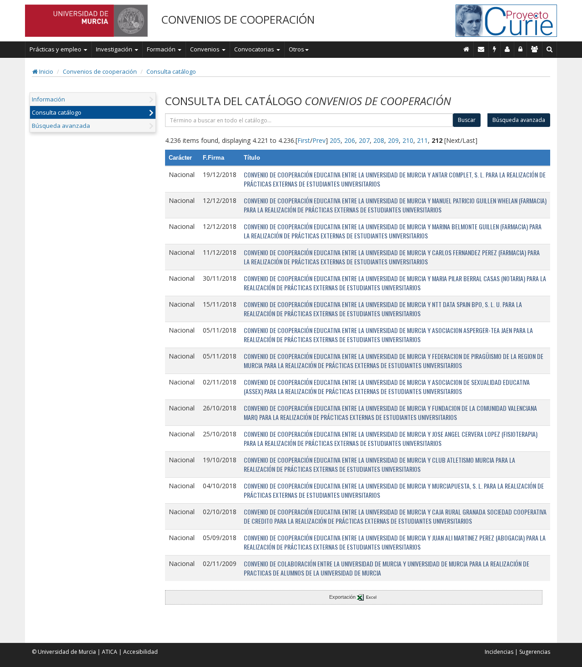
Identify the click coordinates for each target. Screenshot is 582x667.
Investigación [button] (115, 49)
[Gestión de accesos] (534, 49)
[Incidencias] (495, 49)
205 (335, 140)
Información (48, 99)
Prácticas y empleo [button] (56, 49)
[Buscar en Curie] (549, 49)
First (303, 140)
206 (349, 140)
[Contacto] (481, 49)
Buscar (467, 120)
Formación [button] (162, 49)
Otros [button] (296, 49)
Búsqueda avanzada (61, 125)
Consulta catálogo (171, 71)
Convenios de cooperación (100, 71)
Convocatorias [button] (255, 49)
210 (407, 140)
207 (364, 140)
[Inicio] (466, 49)
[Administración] (520, 49)
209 (393, 140)
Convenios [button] (205, 49)
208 (378, 140)
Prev (319, 140)
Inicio (45, 71)
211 (422, 140)
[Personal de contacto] (507, 49)
